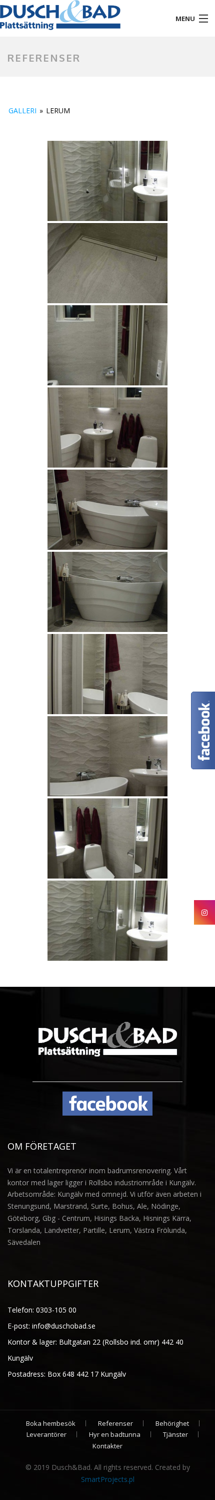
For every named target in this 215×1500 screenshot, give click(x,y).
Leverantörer (46, 1434)
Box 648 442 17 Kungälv (87, 1374)
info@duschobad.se (63, 1326)
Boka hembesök (51, 1423)
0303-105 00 (55, 1310)
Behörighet (172, 1423)
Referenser (115, 1423)
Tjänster (175, 1434)
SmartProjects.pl (107, 1479)
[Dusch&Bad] (81, 15)
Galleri (22, 110)
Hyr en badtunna (114, 1434)
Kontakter (107, 1445)
